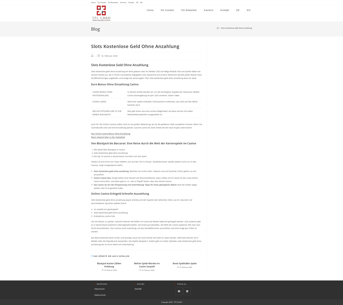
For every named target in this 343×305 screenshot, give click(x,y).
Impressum (99, 289)
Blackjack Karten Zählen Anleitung (109, 265)
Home (93, 2)
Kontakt (131, 2)
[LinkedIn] (187, 291)
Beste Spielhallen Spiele (185, 263)
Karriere (123, 2)
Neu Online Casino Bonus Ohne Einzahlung (110, 133)
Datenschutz (100, 295)
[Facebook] (179, 291)
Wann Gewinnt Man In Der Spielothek (108, 137)
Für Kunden (102, 2)
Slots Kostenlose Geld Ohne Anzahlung (236, 28)
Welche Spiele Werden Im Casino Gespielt (147, 265)
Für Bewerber (113, 2)
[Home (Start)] (218, 28)
